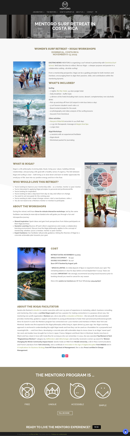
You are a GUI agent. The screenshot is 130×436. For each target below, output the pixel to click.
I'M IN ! (96, 427)
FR (96, 12)
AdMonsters (50, 339)
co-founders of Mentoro (74, 316)
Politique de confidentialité (59, 434)
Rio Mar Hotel (62, 91)
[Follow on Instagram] (66, 355)
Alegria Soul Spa (82, 124)
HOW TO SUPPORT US (67, 12)
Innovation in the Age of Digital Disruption (80, 345)
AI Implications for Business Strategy (31, 347)
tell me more (64, 413)
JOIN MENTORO (38, 12)
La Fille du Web (33, 434)
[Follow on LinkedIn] (63, 355)
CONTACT (90, 12)
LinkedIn (36, 310)
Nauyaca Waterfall (57, 121)
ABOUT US (79, 12)
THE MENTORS (51, 12)
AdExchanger (64, 339)
